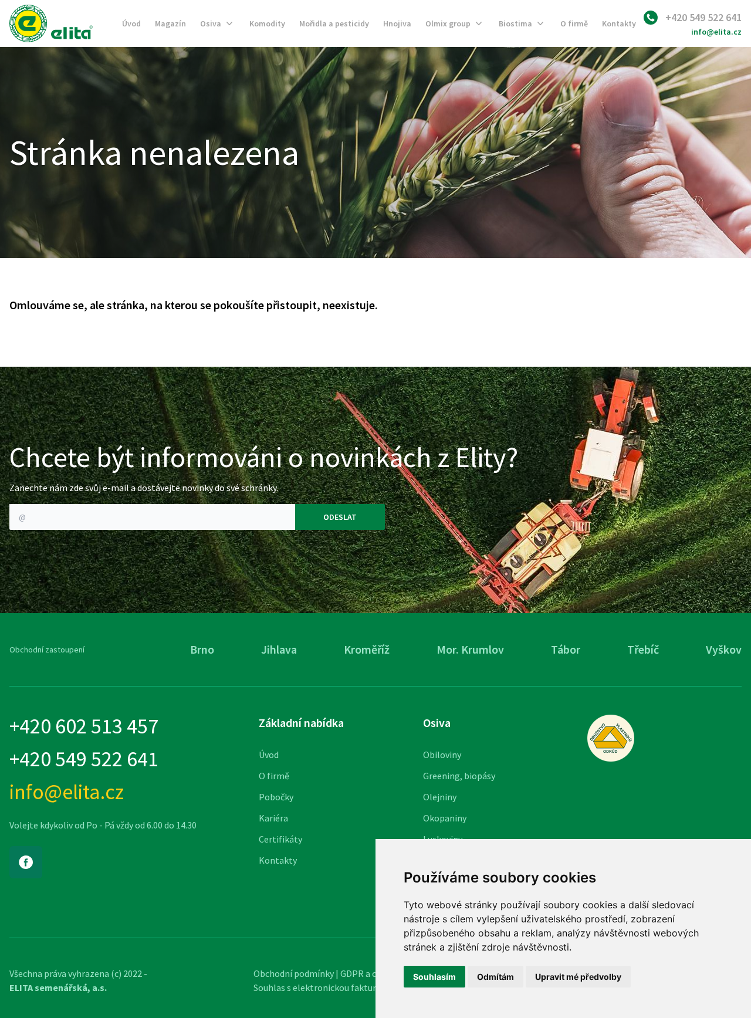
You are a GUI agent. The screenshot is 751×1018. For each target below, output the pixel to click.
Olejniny (439, 797)
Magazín (170, 23)
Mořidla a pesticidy (334, 23)
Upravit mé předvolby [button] (578, 977)
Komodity (267, 23)
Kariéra (273, 818)
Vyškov (724, 649)
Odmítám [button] (495, 977)
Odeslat (340, 517)
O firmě (574, 23)
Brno (202, 649)
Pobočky (276, 797)
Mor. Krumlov (470, 649)
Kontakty (619, 23)
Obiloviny (442, 754)
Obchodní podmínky (293, 973)
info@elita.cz (716, 31)
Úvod (131, 23)
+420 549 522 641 (703, 17)
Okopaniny (444, 818)
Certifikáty (280, 839)
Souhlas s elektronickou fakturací (320, 987)
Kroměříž (367, 649)
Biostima (515, 23)
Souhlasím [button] (434, 977)
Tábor (565, 649)
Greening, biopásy (459, 776)
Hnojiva (397, 23)
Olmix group (448, 23)
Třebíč (643, 649)
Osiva (210, 23)
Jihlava (279, 649)
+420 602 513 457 (83, 726)
